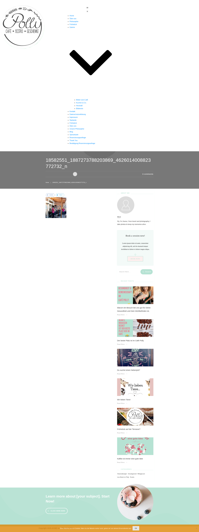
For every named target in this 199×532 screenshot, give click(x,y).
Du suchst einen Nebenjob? (128, 370)
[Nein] (196, 528)
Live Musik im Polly (123, 477)
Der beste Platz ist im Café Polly (130, 341)
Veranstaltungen (122, 474)
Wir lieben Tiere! (124, 400)
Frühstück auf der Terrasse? (128, 429)
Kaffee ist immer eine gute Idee (130, 459)
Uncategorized (132, 474)
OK (136, 528)
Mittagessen (141, 474)
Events (132, 477)
